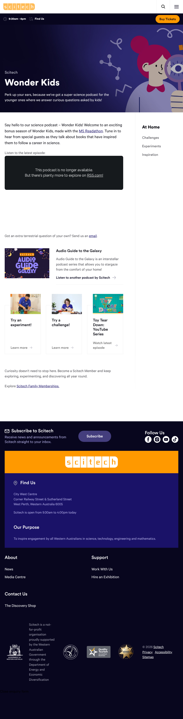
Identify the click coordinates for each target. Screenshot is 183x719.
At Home (151, 127)
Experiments (151, 146)
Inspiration (150, 155)
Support (100, 557)
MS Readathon (91, 130)
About (11, 557)
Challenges (150, 138)
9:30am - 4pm (17, 19)
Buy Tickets (167, 19)
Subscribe (95, 436)
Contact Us (16, 594)
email (93, 236)
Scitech (11, 72)
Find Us (39, 19)
